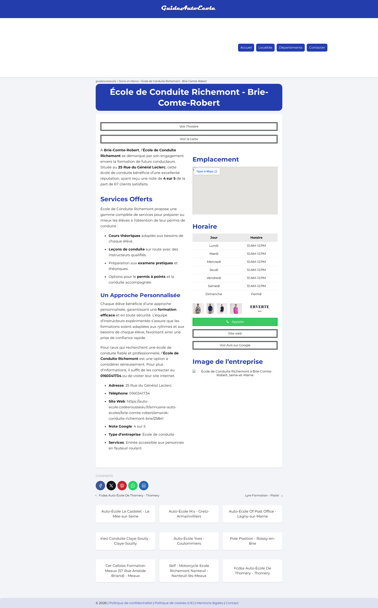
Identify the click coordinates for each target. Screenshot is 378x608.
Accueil (246, 47)
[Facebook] (100, 485)
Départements (290, 47)
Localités (265, 47)
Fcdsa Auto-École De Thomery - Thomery (129, 495)
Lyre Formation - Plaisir (262, 495)
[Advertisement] (93, 47)
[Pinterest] (122, 485)
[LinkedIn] (143, 485)
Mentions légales (210, 603)
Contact (232, 603)
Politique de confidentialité (131, 603)
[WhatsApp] (133, 485)
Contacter (317, 47)
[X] (111, 485)
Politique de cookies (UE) (175, 603)
